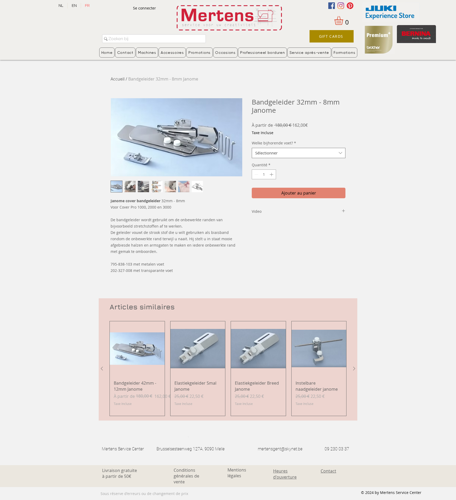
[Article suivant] (354, 368)
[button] (343, 20)
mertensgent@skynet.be (280, 448)
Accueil (118, 79)
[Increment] (272, 174)
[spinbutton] (264, 174)
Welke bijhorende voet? (274, 142)
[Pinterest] (350, 5)
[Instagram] (341, 5)
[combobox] (298, 153)
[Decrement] (256, 174)
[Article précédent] (102, 368)
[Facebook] (331, 5)
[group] (228, 369)
